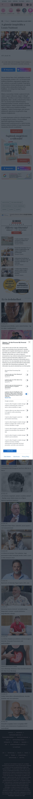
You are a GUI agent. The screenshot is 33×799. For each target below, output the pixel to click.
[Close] (29, 342)
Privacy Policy (25, 456)
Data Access (16, 456)
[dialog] (16, 399)
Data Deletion (7, 456)
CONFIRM (10, 450)
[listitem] (16, 371)
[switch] (27, 375)
